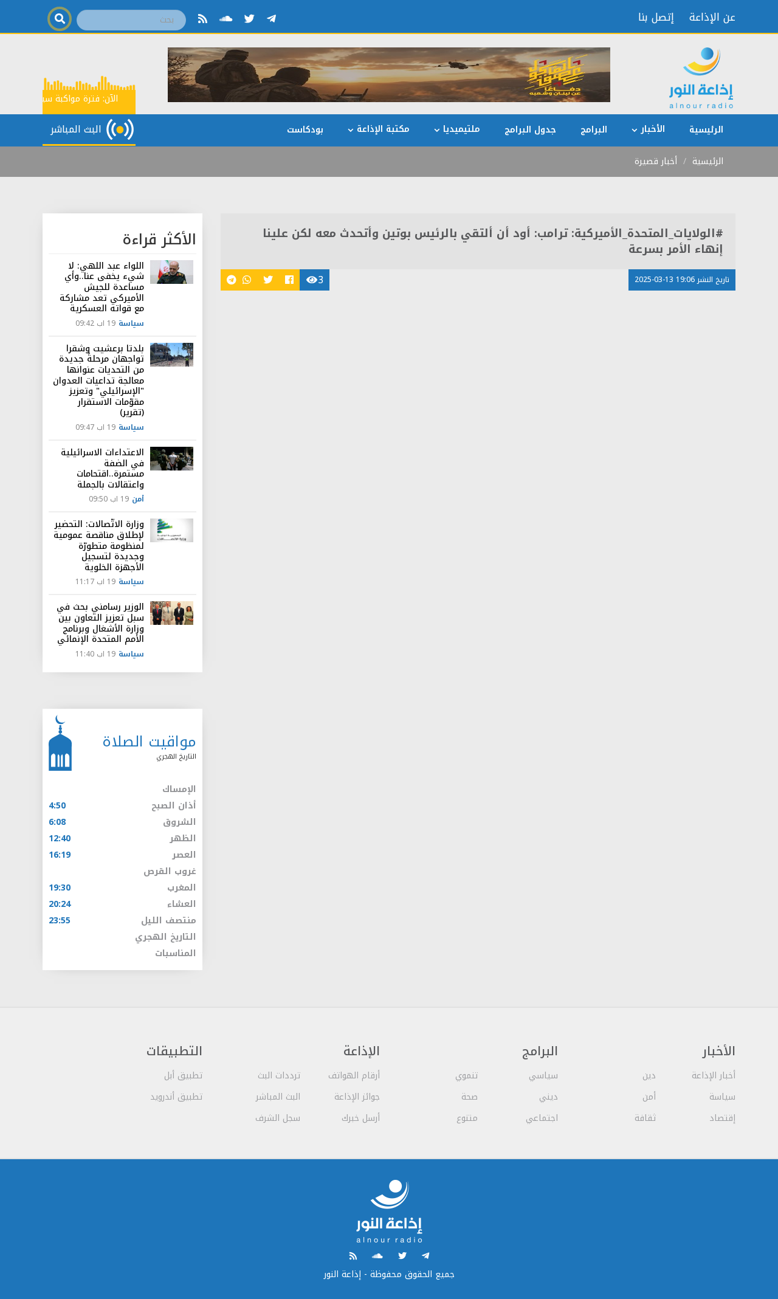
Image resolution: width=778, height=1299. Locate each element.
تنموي (466, 1075)
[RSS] (202, 19)
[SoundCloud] (225, 19)
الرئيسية (707, 161)
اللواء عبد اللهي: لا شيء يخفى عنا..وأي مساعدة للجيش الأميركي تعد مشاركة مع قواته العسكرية (102, 287)
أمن (138, 499)
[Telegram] (271, 19)
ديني (548, 1097)
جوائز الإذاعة (357, 1097)
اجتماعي (542, 1118)
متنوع (467, 1118)
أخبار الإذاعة (713, 1075)
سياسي (543, 1075)
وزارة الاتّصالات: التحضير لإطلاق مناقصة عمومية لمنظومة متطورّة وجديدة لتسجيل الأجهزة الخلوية (98, 545)
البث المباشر (278, 1097)
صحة (469, 1097)
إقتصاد (722, 1118)
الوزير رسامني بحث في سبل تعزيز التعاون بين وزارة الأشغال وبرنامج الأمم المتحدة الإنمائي (100, 623)
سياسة (131, 323)
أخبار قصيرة (656, 161)
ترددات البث (279, 1075)
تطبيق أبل (183, 1075)
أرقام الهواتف (354, 1075)
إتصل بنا (656, 17)
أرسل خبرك (361, 1118)
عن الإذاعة (712, 17)
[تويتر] (249, 19)
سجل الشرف (277, 1118)
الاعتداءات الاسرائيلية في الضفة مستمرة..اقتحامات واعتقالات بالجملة (102, 468)
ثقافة (645, 1118)
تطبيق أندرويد (176, 1097)
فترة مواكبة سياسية (65, 99)
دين (649, 1075)
